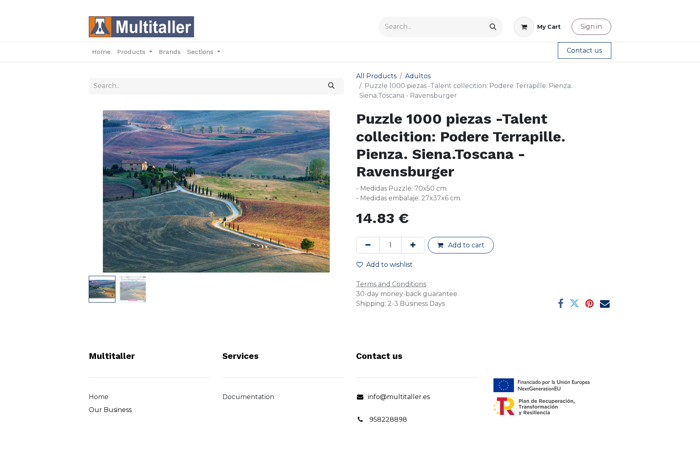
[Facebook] (560, 303)
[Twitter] (574, 303)
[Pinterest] (589, 303)
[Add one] (413, 245)
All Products (376, 76)
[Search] (493, 27)
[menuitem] (101, 52)
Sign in (591, 26)
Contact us (584, 50)
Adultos (418, 76)
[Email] (605, 303)
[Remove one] (368, 245)
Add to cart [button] (465, 245)
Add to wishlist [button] (389, 264)
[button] (108, 191)
